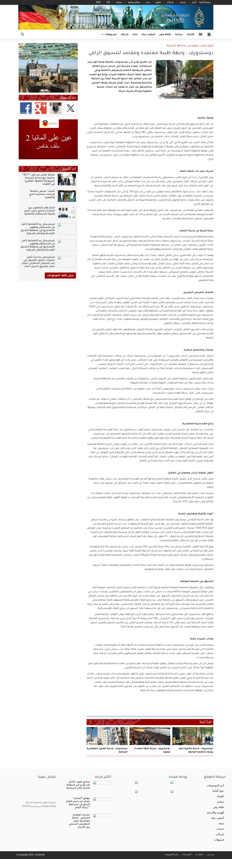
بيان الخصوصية (172, 854)
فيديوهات (112, 35)
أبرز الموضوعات (215, 785)
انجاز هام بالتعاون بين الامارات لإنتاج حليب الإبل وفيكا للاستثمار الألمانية (39, 211)
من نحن (210, 854)
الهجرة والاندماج (215, 812)
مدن (148, 2)
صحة (135, 34)
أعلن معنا (187, 854)
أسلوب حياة (148, 34)
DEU (98, 2)
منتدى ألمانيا (204, 2)
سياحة (179, 34)
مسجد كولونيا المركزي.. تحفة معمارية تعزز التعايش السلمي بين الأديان (79, 821)
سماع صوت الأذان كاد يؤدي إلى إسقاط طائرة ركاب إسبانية (78, 785)
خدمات (183, 2)
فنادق (158, 2)
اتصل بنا (199, 854)
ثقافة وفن (165, 34)
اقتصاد (190, 34)
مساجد (119, 2)
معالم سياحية (134, 2)
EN (108, 2)
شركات (170, 2)
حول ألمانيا (218, 790)
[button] (22, 34)
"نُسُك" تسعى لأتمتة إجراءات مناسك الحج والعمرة (42, 194)
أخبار (194, 2)
